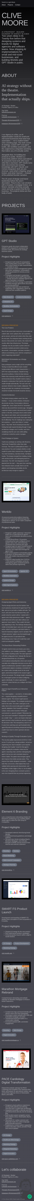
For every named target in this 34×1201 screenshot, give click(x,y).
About (4, 5)
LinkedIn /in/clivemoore (9, 117)
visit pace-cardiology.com (10, 1159)
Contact (17, 5)
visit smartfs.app (7, 953)
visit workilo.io (6, 590)
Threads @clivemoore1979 (10, 120)
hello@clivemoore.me (9, 112)
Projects (10, 5)
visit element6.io (7, 870)
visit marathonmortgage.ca (10, 1040)
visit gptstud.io (6, 316)
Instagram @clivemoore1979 (11, 123)
